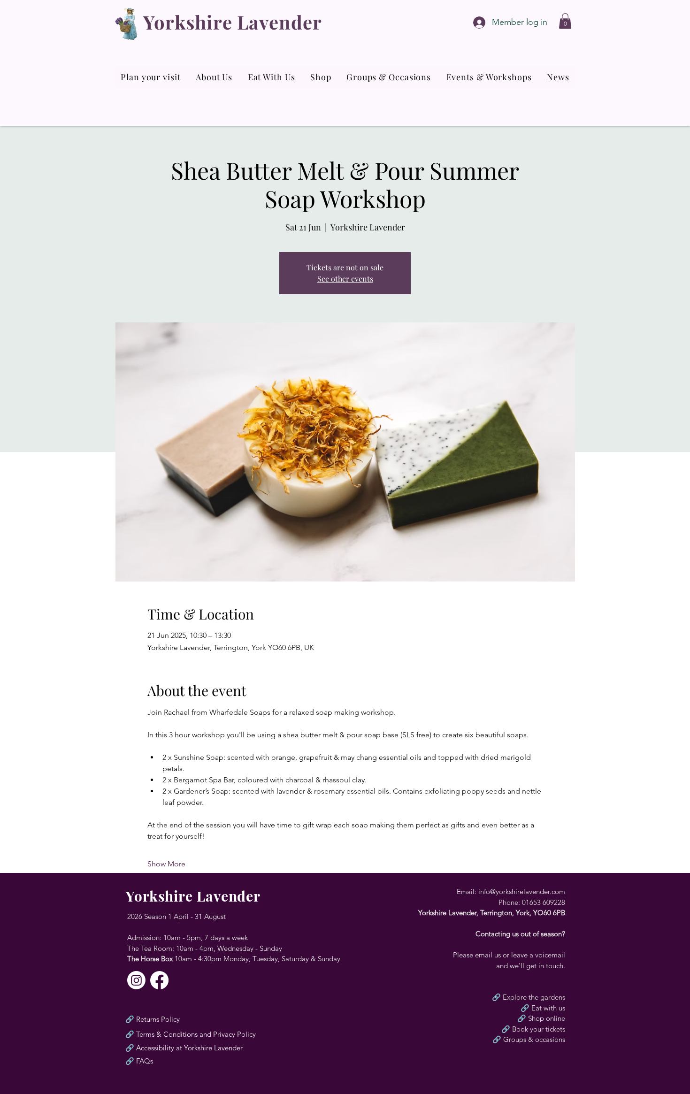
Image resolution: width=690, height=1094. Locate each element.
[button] (565, 21)
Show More (166, 863)
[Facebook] (159, 980)
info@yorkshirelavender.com (521, 891)
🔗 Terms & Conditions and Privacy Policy (190, 1034)
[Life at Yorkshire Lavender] (136, 980)
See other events (345, 278)
